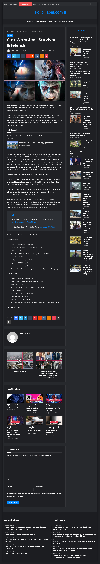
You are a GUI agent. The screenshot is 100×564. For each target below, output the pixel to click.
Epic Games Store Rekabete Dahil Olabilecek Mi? (24, 136)
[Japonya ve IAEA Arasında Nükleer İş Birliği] (75, 52)
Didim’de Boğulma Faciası (86, 213)
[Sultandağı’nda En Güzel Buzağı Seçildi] (75, 175)
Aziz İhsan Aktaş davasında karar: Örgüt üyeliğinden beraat (87, 121)
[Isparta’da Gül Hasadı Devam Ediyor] (75, 143)
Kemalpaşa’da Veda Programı (87, 83)
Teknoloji (57, 21)
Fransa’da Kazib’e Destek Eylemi (87, 185)
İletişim (71, 21)
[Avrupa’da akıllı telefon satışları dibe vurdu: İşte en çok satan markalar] (34, 398)
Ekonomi (43, 21)
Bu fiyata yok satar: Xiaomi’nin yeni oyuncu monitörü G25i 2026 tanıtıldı (54, 407)
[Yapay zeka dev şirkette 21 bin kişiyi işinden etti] (12, 145)
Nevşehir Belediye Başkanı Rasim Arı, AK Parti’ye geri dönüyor (88, 255)
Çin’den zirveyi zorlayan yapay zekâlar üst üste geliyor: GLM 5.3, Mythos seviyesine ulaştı (13, 431)
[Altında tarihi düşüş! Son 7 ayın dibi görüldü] (75, 240)
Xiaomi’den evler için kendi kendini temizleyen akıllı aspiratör (53, 430)
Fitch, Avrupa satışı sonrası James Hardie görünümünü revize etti (80, 74)
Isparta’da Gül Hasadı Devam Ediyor (88, 143)
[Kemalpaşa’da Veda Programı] (75, 83)
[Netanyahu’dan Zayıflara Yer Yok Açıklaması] (75, 161)
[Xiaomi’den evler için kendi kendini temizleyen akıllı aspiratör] (54, 420)
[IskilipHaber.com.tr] (50, 12)
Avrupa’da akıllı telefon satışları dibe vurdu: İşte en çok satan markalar (34, 407)
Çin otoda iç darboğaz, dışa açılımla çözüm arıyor (34, 429)
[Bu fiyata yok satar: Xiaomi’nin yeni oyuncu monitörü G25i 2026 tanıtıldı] (54, 398)
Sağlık (50, 21)
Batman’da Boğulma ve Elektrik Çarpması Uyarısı (87, 226)
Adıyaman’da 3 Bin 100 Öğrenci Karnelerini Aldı (87, 96)
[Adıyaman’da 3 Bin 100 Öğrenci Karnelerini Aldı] (75, 94)
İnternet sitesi (40, 486)
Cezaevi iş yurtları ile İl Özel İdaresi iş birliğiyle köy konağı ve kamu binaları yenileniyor (87, 272)
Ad (8, 479)
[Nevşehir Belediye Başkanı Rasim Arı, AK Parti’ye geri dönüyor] (75, 253)
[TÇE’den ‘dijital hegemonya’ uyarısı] (15, 398)
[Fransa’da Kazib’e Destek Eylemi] (75, 186)
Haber (37, 21)
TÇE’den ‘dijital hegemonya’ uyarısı (14, 406)
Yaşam (64, 21)
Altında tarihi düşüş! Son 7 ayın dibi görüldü (87, 240)
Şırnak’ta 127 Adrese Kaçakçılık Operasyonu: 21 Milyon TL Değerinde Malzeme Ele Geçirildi (81, 41)
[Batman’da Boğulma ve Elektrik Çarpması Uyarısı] (75, 225)
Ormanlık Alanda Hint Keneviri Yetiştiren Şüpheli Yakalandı (87, 199)
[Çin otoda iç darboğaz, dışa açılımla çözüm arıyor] (34, 420)
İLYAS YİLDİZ (14, 51)
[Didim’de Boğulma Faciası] (75, 214)
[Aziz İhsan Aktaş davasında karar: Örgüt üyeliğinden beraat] (75, 119)
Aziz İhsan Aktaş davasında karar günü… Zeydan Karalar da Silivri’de (81, 109)
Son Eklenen (81, 30)
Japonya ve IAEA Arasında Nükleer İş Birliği (87, 52)
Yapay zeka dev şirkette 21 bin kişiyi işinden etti (36, 143)
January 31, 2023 (47, 227)
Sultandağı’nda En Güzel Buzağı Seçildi (88, 174)
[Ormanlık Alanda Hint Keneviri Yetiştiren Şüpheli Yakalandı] (75, 197)
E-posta (10, 486)
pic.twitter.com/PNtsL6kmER (24, 222)
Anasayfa (29, 21)
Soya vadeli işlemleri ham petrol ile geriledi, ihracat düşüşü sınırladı (53, 4)
